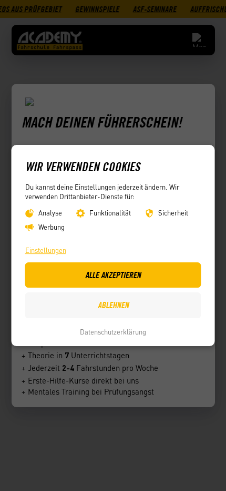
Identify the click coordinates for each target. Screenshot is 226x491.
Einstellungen (45, 250)
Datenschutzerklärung (113, 331)
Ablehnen (113, 305)
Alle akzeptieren (113, 275)
